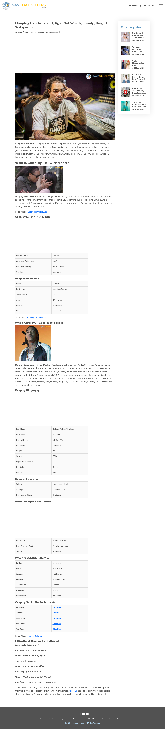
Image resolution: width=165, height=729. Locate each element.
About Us (72, 691)
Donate (112, 719)
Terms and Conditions (88, 719)
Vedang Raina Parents (37, 318)
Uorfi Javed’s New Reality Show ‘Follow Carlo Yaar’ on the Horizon (138, 37)
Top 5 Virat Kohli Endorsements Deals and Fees (139, 104)
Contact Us (53, 719)
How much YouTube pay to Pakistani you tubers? (139, 91)
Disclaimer (103, 719)
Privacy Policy (72, 719)
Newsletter (121, 719)
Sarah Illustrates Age (37, 212)
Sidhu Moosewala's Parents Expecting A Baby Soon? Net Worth (139, 66)
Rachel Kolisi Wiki (36, 636)
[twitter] (153, 5)
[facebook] (140, 5)
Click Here (57, 607)
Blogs (62, 719)
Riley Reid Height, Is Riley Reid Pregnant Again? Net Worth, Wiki (139, 79)
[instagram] (149, 5)
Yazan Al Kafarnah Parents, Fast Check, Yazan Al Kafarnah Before (139, 51)
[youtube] (145, 5)
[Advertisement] (65, 54)
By (18, 32)
